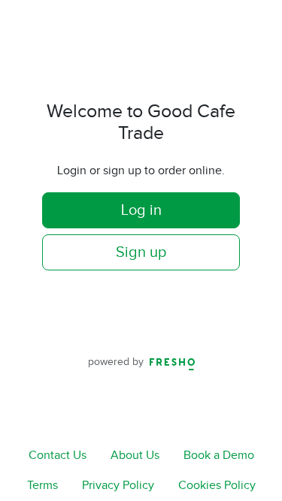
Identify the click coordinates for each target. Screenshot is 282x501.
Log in (141, 210)
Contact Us (57, 455)
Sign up (141, 252)
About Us (135, 455)
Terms (42, 485)
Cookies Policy (217, 485)
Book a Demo (218, 455)
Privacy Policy (118, 485)
